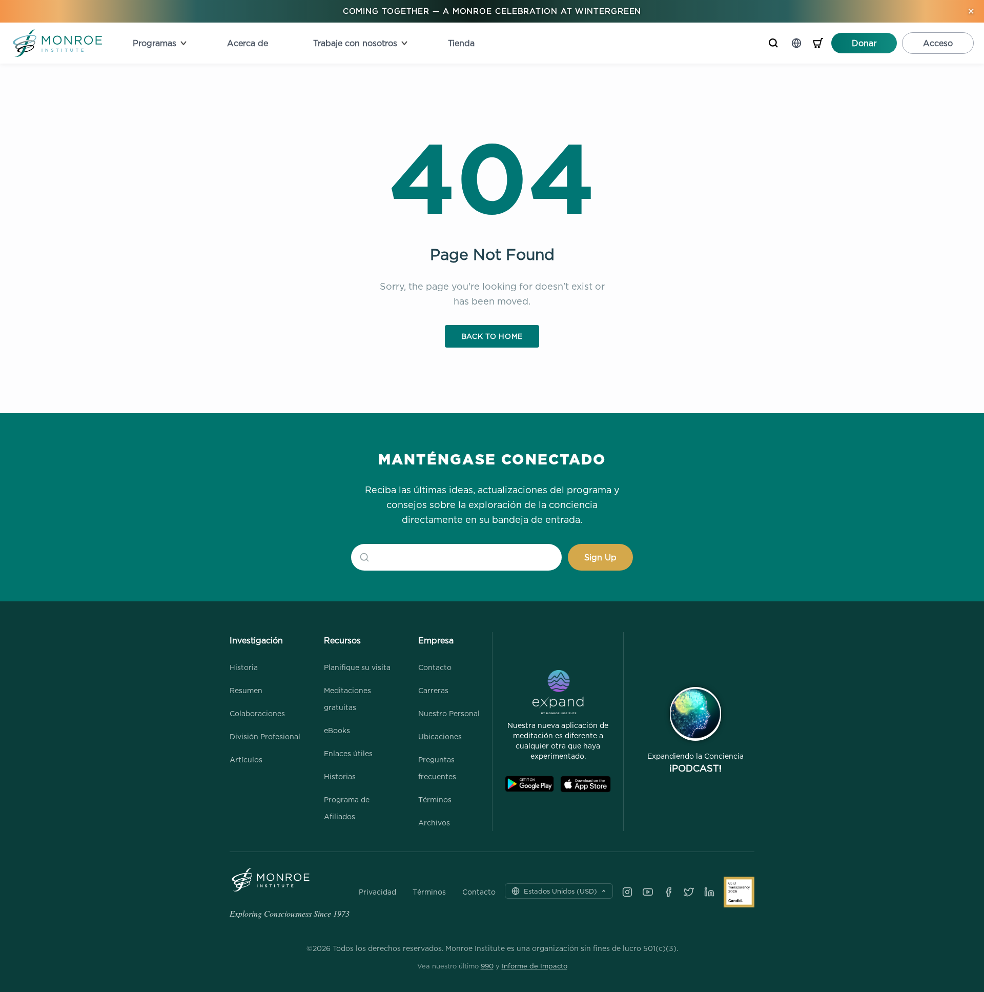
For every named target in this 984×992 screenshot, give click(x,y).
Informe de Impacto (534, 965)
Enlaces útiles (348, 753)
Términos (435, 799)
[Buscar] (773, 43)
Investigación (256, 640)
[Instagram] (627, 892)
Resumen (246, 690)
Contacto (435, 667)
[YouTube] (648, 892)
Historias (340, 776)
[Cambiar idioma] (796, 43)
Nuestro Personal (449, 713)
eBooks (337, 730)
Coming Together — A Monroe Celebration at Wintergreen (492, 11)
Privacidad (377, 892)
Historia (244, 667)
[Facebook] (668, 892)
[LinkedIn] (709, 892)
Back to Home (492, 336)
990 (487, 965)
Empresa (436, 640)
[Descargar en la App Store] (585, 784)
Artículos (246, 759)
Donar (864, 43)
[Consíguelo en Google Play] (529, 784)
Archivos (434, 822)
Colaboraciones (257, 713)
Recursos (342, 640)
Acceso (938, 43)
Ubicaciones (440, 736)
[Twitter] (689, 892)
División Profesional (265, 736)
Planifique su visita (357, 667)
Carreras (433, 690)
